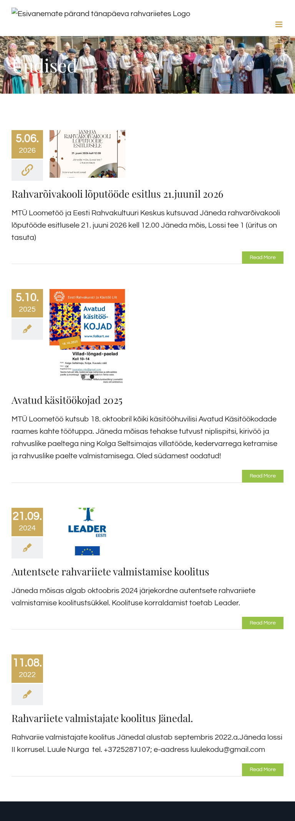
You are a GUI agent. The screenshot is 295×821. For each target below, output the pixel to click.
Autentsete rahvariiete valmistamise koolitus (110, 571)
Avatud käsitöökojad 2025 (67, 399)
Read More (263, 257)
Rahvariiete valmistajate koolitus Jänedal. (102, 718)
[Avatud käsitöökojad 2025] (87, 338)
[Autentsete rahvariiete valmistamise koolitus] (87, 531)
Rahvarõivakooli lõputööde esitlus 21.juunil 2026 (117, 193)
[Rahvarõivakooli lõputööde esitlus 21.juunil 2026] (87, 154)
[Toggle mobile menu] (279, 24)
